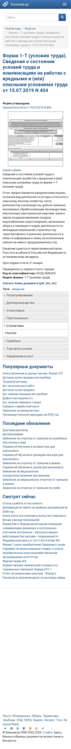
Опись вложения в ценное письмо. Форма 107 (33, 373)
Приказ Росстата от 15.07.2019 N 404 (27, 107)
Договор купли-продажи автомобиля (27, 377)
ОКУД (28, 720)
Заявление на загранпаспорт (21, 410)
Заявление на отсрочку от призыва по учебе (31, 488)
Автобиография (13, 434)
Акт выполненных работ (19, 385)
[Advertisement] (35, 629)
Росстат (30, 28)
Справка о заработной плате (21, 406)
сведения (18, 289)
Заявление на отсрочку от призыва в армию (31, 463)
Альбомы (9, 720)
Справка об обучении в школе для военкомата (33, 467)
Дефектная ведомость (18, 398)
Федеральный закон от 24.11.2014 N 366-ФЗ (31, 540)
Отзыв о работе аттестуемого (22, 503)
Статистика (13, 28)
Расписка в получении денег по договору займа (34, 577)
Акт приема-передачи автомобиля (25, 394)
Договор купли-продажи (18, 390)
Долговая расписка (15, 430)
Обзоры (37, 716)
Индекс (38, 720)
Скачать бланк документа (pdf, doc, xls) (30, 283)
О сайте (48, 732)
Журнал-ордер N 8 (14, 561)
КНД (20, 720)
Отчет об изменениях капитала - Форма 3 (29, 573)
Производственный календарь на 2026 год (31, 414)
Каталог (49, 720)
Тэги (59, 720)
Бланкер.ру (20, 4)
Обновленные (21, 716)
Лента (7, 716)
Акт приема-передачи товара (22, 402)
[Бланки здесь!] (5, 4)
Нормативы (51, 716)
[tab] (35, 295)
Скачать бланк (12, 170)
